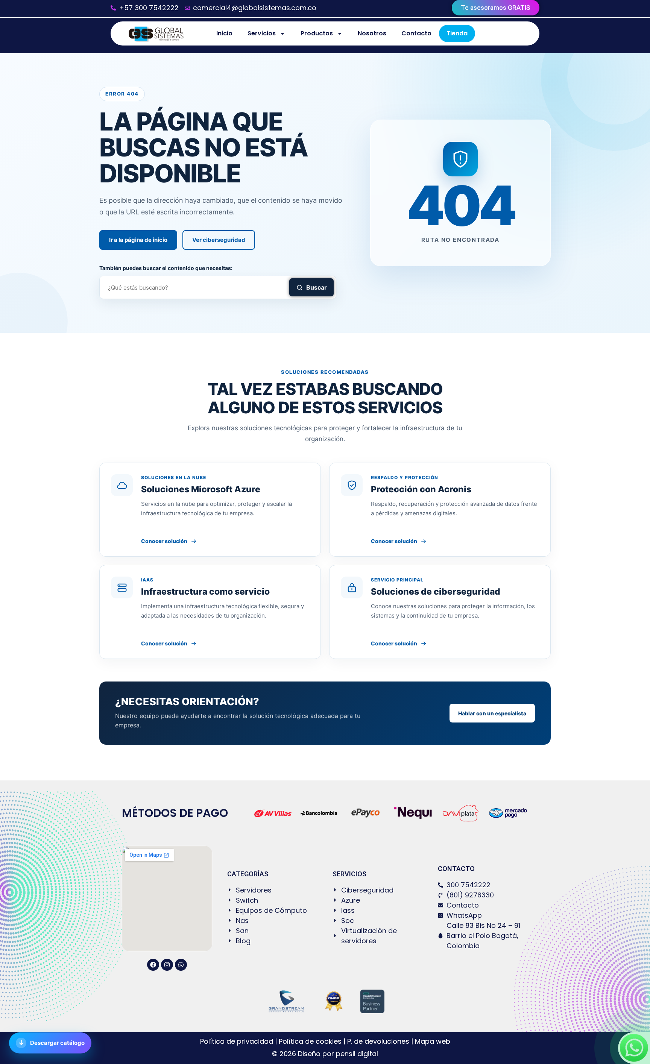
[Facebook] (153, 965)
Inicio (224, 33)
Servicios (262, 33)
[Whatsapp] (181, 965)
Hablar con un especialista (492, 713)
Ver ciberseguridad (218, 239)
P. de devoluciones (378, 1041)
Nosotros (372, 33)
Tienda (457, 33)
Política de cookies (310, 1041)
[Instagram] (167, 965)
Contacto (416, 33)
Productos (317, 33)
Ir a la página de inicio (138, 239)
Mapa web (432, 1041)
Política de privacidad (237, 1041)
